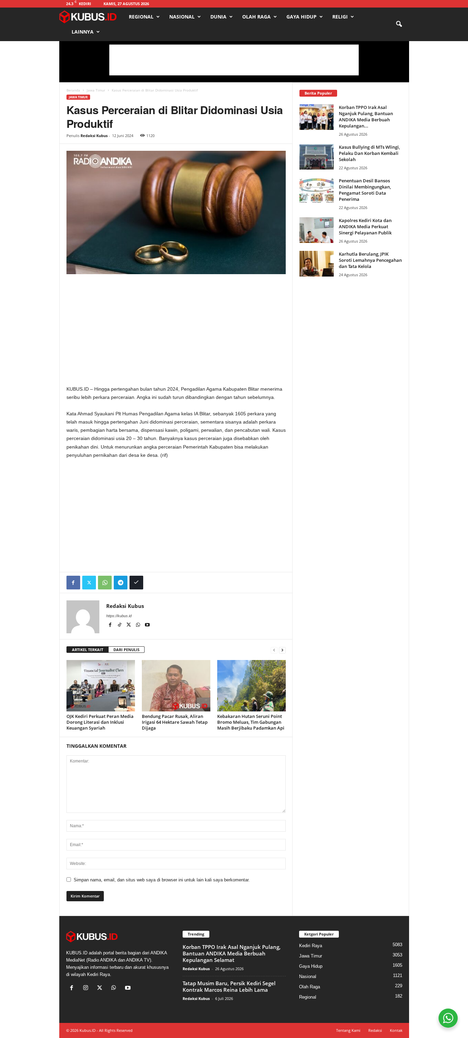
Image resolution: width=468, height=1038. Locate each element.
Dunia (218, 16)
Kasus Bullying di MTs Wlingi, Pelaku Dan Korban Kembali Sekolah (369, 153)
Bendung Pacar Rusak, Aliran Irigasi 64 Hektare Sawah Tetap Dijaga (175, 722)
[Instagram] (87, 988)
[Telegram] (120, 582)
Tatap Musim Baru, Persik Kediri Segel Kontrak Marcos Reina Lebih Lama (229, 986)
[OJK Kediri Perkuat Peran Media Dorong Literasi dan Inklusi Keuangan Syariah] (100, 685)
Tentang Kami (348, 1030)
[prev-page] (274, 650)
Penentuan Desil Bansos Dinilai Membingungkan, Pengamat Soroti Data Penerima (365, 190)
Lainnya (83, 31)
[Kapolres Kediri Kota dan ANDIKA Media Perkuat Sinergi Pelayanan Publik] (316, 230)
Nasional (182, 16)
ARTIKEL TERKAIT (87, 649)
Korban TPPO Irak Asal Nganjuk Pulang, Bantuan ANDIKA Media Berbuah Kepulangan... (366, 116)
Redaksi (375, 1030)
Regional (141, 16)
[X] (129, 625)
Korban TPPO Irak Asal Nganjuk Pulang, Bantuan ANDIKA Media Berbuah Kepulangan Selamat (232, 953)
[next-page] (282, 650)
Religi (340, 16)
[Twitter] (89, 582)
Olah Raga (256, 16)
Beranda (73, 90)
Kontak (396, 1030)
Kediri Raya (310, 945)
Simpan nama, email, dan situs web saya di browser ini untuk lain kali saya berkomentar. (162, 879)
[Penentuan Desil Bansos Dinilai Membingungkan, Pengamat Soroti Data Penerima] (316, 190)
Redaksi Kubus (94, 135)
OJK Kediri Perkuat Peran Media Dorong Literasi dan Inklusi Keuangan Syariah (100, 722)
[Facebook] (73, 582)
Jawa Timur (96, 90)
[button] (398, 24)
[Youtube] (147, 625)
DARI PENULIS (126, 649)
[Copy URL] (136, 582)
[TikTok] (120, 625)
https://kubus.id (119, 616)
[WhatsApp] (105, 582)
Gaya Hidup (301, 16)
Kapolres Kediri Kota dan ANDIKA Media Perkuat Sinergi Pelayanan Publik (365, 226)
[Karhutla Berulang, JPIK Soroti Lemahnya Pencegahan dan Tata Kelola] (316, 264)
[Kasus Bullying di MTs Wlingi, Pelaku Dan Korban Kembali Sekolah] (316, 157)
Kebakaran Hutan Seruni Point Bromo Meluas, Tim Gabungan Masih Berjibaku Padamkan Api (250, 722)
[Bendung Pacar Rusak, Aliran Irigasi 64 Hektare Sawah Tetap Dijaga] (176, 685)
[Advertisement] (234, 60)
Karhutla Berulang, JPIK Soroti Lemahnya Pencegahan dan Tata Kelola (370, 260)
